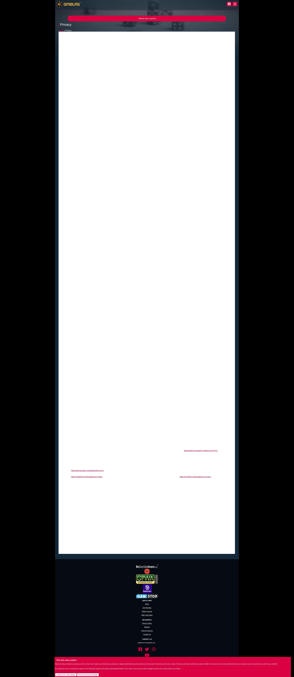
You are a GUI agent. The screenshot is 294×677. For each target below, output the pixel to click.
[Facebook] (140, 649)
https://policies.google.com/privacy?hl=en (201, 451)
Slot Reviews (147, 608)
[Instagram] (153, 649)
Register (147, 627)
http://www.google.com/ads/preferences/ (87, 471)
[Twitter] (147, 649)
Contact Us (147, 634)
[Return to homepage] (68, 4)
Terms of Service (147, 631)
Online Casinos (147, 611)
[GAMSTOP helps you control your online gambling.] (147, 596)
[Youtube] (147, 655)
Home (61, 30)
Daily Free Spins (147, 615)
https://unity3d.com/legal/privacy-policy (87, 477)
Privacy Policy (147, 623)
